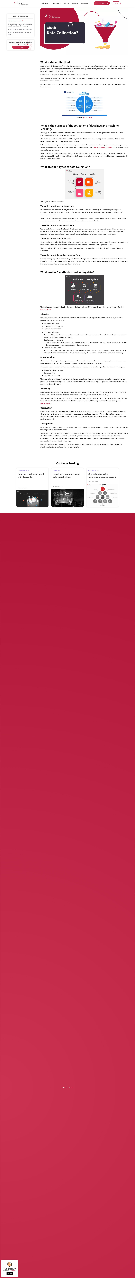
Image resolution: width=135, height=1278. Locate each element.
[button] (46, 3)
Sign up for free (101, 3)
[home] (21, 3)
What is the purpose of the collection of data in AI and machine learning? (20, 25)
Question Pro (87, 117)
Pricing (66, 3)
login (116, 3)
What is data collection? (15, 21)
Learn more (13, 1270)
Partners (75, 3)
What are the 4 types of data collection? (20, 29)
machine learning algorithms (104, 147)
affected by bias (45, 403)
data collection (45, 309)
